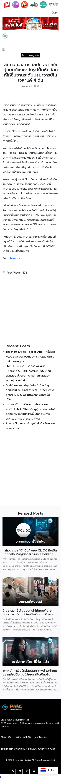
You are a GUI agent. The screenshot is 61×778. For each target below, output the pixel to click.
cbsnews (14, 258)
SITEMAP (51, 749)
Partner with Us (23, 737)
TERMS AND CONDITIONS (14, 749)
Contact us (41, 737)
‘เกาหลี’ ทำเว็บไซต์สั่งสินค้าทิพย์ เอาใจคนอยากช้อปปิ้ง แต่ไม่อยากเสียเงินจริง (30, 672)
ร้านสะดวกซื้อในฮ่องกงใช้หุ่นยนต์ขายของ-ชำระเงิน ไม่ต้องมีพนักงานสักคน (28, 612)
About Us (6, 737)
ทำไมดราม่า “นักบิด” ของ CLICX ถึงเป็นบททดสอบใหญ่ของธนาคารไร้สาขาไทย (30, 552)
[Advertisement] (30, 308)
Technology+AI (30, 55)
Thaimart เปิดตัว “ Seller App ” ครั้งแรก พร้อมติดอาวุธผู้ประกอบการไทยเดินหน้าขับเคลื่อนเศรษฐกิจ (30, 356)
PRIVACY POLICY (37, 749)
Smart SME (17, 36)
